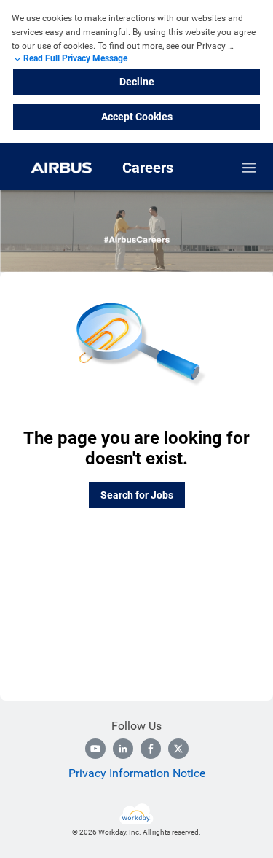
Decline (136, 81)
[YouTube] (95, 748)
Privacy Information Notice (136, 773)
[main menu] (249, 168)
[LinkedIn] (123, 748)
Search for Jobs (136, 495)
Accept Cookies (137, 116)
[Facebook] (151, 748)
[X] (178, 748)
